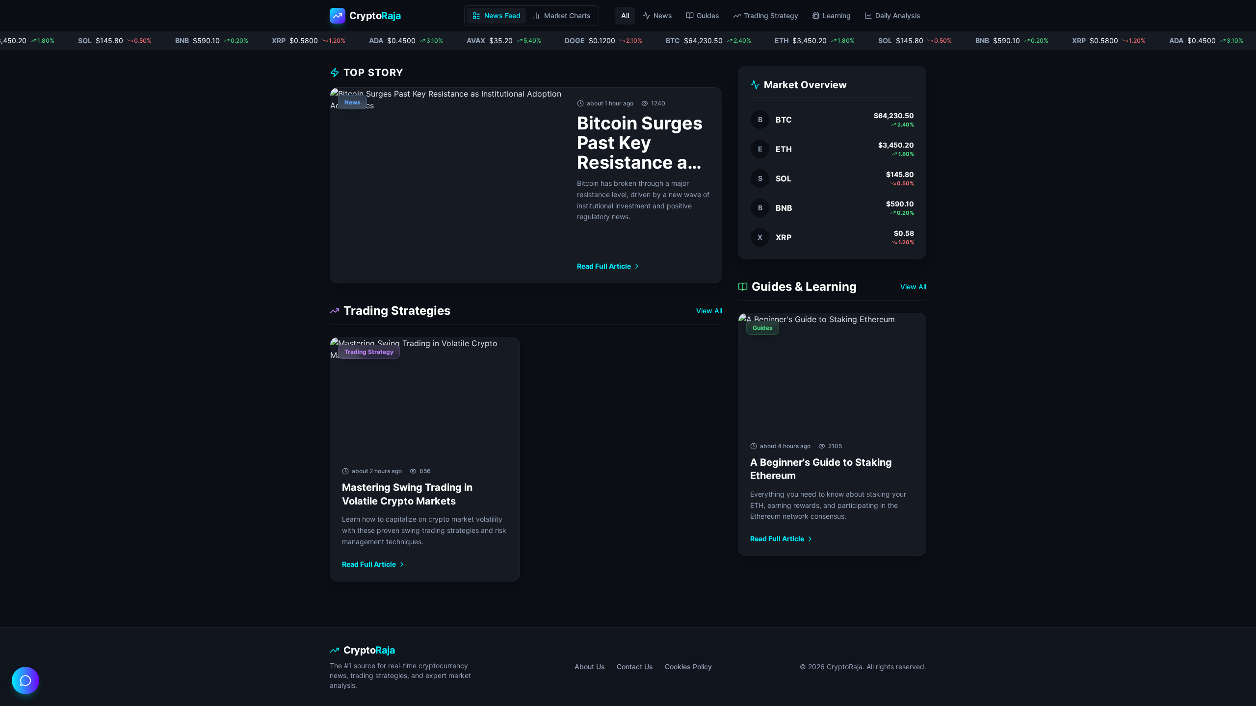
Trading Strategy (771, 15)
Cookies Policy (688, 666)
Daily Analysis (897, 15)
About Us (590, 666)
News (663, 15)
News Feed (502, 15)
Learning (837, 15)
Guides (708, 15)
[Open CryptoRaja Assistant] (25, 680)
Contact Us (635, 666)
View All (709, 310)
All (625, 15)
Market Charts (567, 15)
